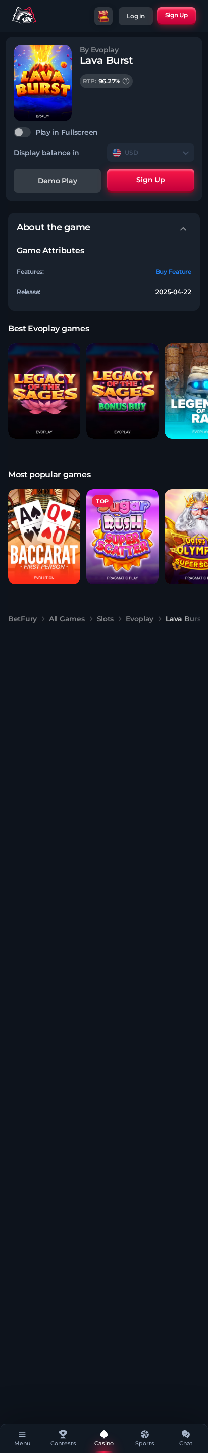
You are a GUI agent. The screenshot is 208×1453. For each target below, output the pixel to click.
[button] (44, 391)
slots (105, 618)
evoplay (139, 618)
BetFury (22, 618)
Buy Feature (173, 271)
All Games (66, 618)
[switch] (104, 132)
